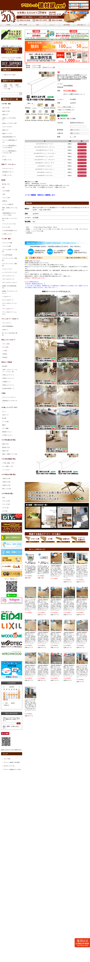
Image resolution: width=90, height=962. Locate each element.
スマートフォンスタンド (9, 397)
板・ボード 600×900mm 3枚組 (9, 334)
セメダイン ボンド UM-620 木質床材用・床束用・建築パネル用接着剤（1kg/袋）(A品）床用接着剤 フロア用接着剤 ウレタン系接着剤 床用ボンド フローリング (43, 569)
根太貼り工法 (6, 447)
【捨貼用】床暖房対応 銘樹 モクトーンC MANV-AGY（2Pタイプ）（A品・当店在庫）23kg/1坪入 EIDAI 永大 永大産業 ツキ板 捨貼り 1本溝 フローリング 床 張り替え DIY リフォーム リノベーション (56, 671)
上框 (3, 194)
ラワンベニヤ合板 (7, 242)
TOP (26, 64)
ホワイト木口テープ (7, 300)
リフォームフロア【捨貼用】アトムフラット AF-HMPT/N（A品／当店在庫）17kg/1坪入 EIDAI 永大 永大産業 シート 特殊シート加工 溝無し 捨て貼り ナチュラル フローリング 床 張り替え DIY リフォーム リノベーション (82, 571)
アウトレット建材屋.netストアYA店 (12, 769)
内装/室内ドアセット (8, 172)
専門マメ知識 (23, 24)
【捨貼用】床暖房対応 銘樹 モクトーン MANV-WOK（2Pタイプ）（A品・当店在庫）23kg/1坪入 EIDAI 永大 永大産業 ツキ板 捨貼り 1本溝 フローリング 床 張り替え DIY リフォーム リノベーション (43, 638)
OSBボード (5, 329)
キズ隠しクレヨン (7, 159)
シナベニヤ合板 (6, 246)
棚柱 (11, 85)
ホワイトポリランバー (8, 275)
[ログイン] (84, 5)
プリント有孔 (6, 344)
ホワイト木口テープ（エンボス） (9, 304)
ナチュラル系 (6, 501)
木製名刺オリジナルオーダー (9, 401)
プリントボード (6, 323)
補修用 (17, 85)
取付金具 (4, 366)
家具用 (5, 86)
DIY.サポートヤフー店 (9, 766)
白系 (3, 497)
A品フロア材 (5, 107)
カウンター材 (6, 227)
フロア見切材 (6, 191)
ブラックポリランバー (8, 279)
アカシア (19, 86)
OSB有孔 (4, 354)
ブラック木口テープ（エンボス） (9, 313)
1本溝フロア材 (6, 478)
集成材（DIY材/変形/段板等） (9, 287)
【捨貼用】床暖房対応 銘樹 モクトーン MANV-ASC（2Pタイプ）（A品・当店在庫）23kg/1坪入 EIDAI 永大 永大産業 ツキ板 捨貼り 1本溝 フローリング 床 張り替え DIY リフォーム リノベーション (56, 638)
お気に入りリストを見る (9, 74)
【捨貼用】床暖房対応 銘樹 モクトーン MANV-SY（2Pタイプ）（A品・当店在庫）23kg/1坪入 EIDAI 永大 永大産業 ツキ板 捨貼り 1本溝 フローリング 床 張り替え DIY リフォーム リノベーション (69, 638)
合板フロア (5, 114)
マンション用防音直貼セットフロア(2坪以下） (9, 146)
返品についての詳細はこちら (66, 109)
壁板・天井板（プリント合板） (9, 208)
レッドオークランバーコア (9, 272)
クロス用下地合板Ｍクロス (9, 230)
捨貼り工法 (5, 444)
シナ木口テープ (6, 296)
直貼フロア (5, 130)
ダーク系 (4, 511)
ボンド (4, 156)
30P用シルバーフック (8, 385)
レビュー (52, 24)
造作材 (28, 65)
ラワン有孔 (5, 347)
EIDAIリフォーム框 (49, 67)
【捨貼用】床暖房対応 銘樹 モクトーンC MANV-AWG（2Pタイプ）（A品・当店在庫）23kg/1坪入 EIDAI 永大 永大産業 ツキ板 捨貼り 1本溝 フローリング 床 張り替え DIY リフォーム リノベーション (82, 638)
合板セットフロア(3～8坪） (9, 123)
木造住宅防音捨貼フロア (9, 137)
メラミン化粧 (7, 88)
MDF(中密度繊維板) (7, 326)
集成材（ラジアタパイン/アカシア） (9, 292)
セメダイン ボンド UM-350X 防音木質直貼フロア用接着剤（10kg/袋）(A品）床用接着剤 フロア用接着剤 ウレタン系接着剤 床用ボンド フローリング (30, 569)
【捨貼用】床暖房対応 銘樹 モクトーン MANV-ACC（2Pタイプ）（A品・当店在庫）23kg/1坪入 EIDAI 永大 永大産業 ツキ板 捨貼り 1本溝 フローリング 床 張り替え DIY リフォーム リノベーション (56, 605)
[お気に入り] (84, 8)
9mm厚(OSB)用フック (8, 388)
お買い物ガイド (81, 24)
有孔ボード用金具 (6, 362)
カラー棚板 (5, 428)
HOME (8, 24)
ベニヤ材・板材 (6, 238)
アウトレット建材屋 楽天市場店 (12, 762)
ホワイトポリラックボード (9, 282)
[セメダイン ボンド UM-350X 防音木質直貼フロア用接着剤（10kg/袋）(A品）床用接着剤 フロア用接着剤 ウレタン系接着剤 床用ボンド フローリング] (30, 563)
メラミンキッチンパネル (9, 224)
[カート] (73, 5)
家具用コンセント (7, 431)
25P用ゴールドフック (8, 378)
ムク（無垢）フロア (7, 466)
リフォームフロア (7, 126)
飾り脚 (4, 418)
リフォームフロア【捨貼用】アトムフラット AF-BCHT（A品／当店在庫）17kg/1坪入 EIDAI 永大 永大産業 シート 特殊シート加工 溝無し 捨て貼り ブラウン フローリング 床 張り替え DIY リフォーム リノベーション (82, 671)
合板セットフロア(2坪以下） (9, 119)
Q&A (37, 24)
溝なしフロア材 (6, 488)
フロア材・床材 (6, 103)
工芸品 (3, 393)
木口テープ (5, 415)
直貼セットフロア (7, 133)
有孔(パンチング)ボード (8, 339)
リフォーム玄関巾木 (7, 204)
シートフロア (6, 469)
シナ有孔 (4, 350)
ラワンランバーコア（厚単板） (9, 259)
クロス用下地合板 (7, 255)
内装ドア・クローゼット (8, 164)
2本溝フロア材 (6, 482)
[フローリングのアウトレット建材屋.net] (43, 9)
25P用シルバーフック (8, 375)
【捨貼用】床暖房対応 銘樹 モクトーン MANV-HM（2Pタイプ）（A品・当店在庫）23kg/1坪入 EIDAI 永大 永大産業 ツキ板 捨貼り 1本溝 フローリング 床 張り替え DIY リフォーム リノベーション (30, 638)
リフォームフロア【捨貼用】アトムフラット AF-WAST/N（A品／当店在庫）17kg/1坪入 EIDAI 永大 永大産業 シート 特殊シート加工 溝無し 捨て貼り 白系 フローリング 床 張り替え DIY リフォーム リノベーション (69, 571)
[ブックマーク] (73, 8)
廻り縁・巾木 (6, 184)
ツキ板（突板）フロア (8, 463)
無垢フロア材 (6, 111)
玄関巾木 (4, 201)
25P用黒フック (6, 381)
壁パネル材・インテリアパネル (9, 219)
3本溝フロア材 (6, 485)
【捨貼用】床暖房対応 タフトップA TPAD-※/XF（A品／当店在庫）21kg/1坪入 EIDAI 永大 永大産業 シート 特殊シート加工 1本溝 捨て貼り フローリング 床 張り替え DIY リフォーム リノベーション (56, 571)
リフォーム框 (36, 65)
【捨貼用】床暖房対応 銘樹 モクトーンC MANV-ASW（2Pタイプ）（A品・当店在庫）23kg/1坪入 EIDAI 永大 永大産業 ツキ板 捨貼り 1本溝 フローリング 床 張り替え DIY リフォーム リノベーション (30, 671)
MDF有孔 (4, 357)
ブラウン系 (5, 507)
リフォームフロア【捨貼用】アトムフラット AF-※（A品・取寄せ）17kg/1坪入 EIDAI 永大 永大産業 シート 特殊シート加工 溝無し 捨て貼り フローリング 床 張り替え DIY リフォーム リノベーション (30, 605)
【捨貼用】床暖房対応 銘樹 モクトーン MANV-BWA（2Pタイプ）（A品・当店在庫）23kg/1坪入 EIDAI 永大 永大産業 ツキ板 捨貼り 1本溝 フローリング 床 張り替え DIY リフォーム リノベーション (69, 605)
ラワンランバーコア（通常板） (9, 264)
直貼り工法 (5, 450)
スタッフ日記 (7, 758)
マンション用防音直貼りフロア (9, 141)
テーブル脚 (5, 421)
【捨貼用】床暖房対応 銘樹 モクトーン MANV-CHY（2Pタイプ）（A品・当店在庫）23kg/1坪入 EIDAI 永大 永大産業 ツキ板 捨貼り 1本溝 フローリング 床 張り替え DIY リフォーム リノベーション (82, 605)
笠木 (3, 187)
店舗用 (5, 85)
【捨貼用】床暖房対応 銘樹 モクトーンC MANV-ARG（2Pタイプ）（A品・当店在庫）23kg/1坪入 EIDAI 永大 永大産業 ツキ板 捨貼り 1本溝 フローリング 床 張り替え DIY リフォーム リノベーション (69, 671)
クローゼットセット (7, 168)
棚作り (4, 425)
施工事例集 (67, 24)
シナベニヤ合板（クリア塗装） (9, 250)
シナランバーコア (7, 269)
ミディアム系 (6, 504)
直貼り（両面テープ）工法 (9, 454)
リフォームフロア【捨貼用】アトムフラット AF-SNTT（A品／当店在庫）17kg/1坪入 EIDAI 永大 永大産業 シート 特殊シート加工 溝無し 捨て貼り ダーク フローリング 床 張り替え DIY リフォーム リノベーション (30, 705)
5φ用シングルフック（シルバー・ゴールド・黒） (9, 370)
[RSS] (5, 733)
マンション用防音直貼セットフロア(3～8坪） (9, 152)
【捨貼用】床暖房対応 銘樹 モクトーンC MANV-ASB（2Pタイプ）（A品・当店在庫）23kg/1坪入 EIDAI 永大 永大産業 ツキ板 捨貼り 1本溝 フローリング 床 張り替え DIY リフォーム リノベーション (43, 671)
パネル (11, 86)
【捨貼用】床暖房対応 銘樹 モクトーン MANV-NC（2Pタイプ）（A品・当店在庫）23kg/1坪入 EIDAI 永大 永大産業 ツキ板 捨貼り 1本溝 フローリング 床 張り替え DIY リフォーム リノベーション (43, 605)
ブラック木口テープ (7, 308)
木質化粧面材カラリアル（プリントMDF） (9, 214)
